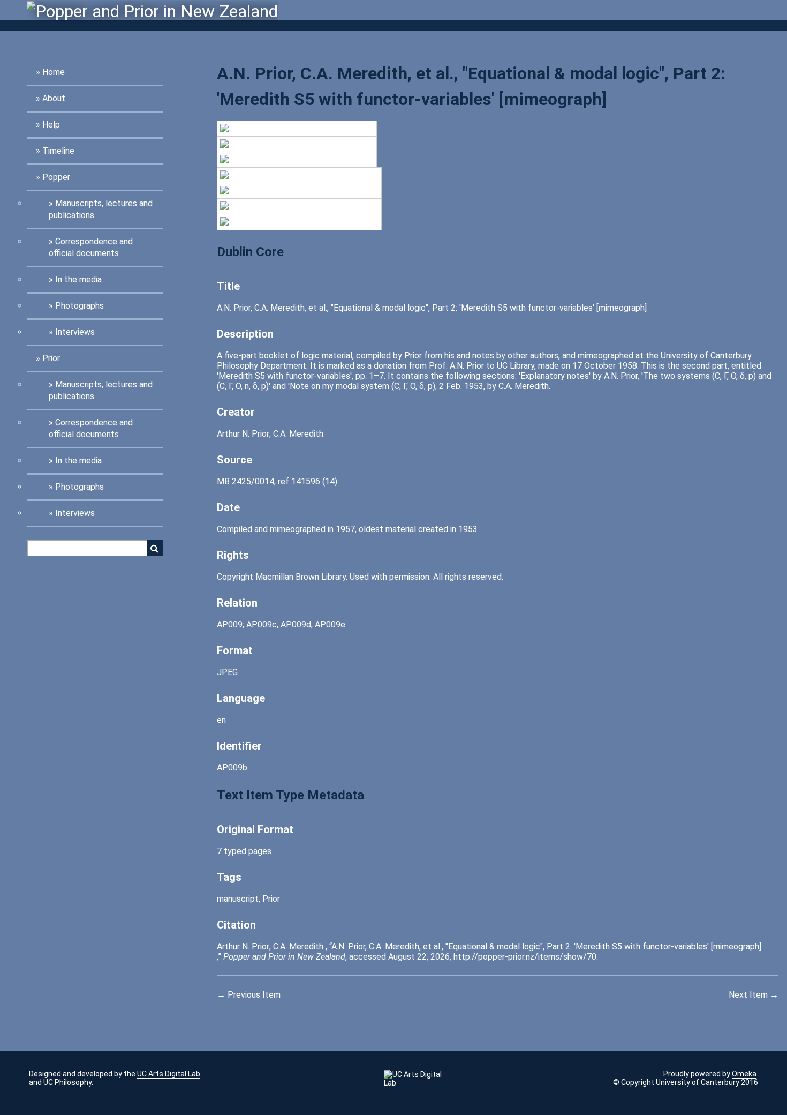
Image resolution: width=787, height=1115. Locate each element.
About (53, 98)
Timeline (58, 151)
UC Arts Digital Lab (168, 1073)
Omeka (744, 1073)
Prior (51, 358)
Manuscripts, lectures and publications (101, 209)
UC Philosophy (67, 1082)
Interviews (75, 332)
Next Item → (753, 995)
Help (51, 124)
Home (53, 72)
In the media (78, 279)
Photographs (79, 306)
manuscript (238, 899)
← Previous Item (249, 995)
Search (155, 548)
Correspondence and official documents (91, 247)
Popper (56, 177)
